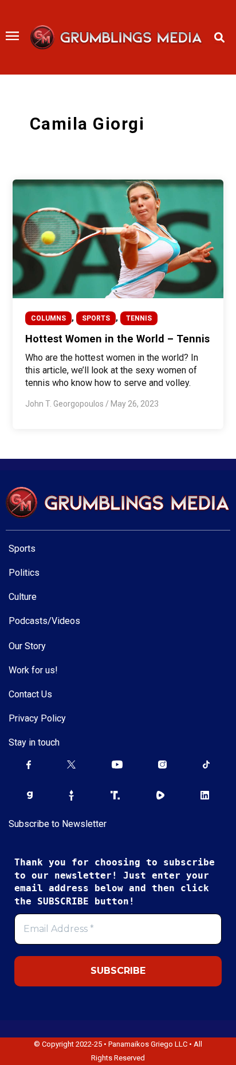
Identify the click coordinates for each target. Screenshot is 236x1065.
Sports (22, 548)
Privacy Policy (37, 718)
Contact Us (30, 694)
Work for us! (33, 670)
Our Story (27, 646)
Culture (23, 596)
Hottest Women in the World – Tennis (117, 339)
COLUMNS (48, 318)
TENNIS (139, 318)
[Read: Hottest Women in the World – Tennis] (118, 238)
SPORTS (96, 318)
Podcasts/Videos (44, 620)
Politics (24, 572)
